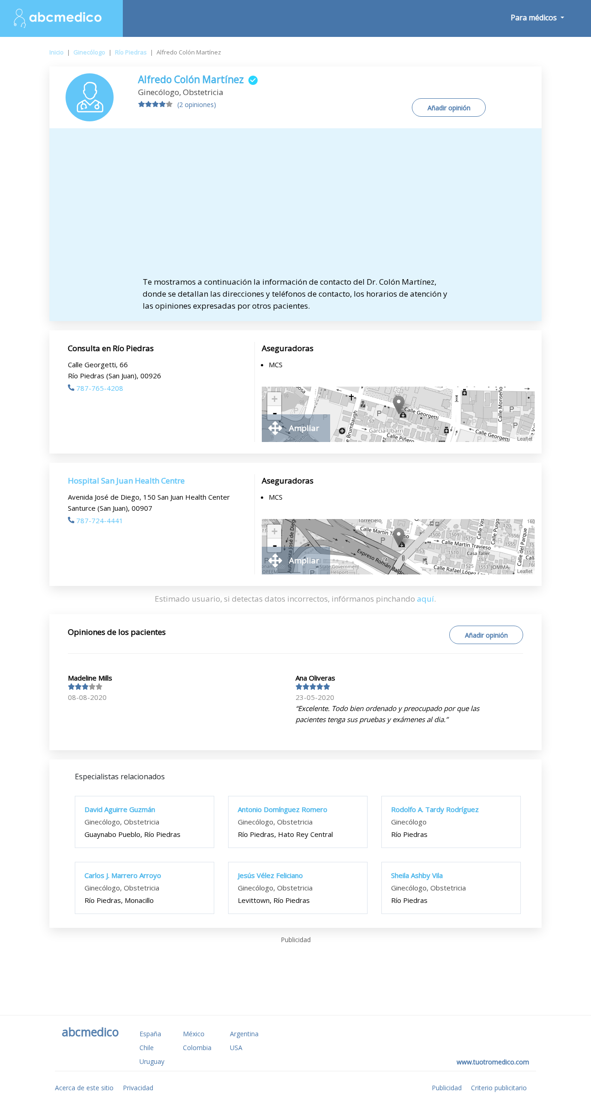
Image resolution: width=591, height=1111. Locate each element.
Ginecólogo (89, 52)
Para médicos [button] (535, 17)
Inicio (56, 52)
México (194, 1033)
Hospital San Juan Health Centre (126, 480)
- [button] (274, 412)
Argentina (244, 1033)
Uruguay (151, 1061)
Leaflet (524, 438)
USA (236, 1047)
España (150, 1033)
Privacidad (138, 1087)
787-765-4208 (99, 388)
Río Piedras (131, 52)
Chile (146, 1047)
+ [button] (274, 399)
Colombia (197, 1047)
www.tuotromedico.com (493, 1061)
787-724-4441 (99, 520)
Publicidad (447, 1087)
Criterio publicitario (499, 1087)
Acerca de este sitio (84, 1087)
